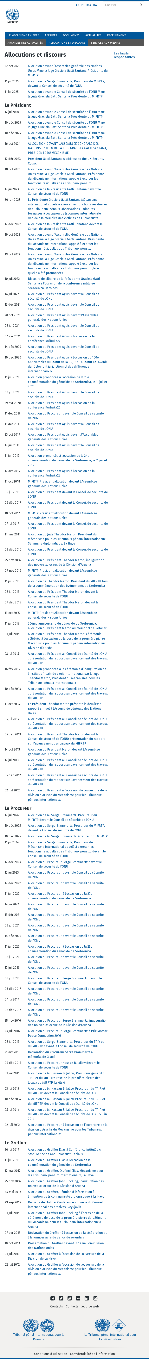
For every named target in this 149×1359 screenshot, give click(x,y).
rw (95, 4)
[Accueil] (12, 15)
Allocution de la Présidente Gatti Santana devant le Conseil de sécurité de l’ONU (64, 191)
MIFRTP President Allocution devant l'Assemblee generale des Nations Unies (62, 615)
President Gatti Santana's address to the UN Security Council (66, 161)
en (77, 4)
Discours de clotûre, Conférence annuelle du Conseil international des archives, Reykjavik (65, 1204)
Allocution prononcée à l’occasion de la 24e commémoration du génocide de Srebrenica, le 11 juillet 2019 (67, 460)
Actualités (93, 35)
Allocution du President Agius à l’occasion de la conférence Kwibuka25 (61, 473)
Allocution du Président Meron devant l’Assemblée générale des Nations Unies (64, 752)
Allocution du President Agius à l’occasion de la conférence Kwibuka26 (61, 405)
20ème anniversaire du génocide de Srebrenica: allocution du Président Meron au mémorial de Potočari (67, 626)
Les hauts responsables (124, 55)
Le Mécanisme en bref (23, 35)
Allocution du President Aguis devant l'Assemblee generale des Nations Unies (63, 317)
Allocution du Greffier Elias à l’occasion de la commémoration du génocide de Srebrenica (59, 1162)
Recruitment (116, 35)
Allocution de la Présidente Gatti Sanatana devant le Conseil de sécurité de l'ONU (65, 226)
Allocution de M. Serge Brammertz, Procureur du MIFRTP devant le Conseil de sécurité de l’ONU (62, 817)
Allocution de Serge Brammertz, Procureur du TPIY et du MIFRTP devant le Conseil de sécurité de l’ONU (66, 1044)
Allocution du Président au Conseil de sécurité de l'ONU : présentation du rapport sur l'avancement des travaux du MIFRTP (68, 658)
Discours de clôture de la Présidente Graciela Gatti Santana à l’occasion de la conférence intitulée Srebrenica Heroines (64, 283)
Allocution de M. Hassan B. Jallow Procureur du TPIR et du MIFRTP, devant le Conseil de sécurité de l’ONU (66, 1091)
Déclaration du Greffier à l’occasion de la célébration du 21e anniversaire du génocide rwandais (67, 1235)
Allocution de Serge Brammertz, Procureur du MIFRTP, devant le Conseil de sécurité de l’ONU (66, 83)
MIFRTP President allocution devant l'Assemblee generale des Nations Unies (62, 484)
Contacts (56, 1306)
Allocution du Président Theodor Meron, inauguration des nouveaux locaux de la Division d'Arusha (66, 562)
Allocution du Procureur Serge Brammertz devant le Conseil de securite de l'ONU (65, 980)
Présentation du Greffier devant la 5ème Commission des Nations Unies (66, 1245)
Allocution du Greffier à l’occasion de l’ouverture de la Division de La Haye (66, 1256)
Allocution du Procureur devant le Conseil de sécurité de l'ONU (66, 875)
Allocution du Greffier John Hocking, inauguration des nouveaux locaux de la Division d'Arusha (66, 1183)
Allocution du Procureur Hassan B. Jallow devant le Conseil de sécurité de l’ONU (64, 1065)
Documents (71, 35)
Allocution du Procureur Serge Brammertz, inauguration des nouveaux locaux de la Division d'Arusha (67, 1023)
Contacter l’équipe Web (82, 1306)
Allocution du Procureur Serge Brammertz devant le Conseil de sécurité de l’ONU (65, 864)
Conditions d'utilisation (50, 1354)
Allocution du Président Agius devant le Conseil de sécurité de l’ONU (63, 296)
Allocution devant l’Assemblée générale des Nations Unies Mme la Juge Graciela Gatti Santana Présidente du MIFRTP (68, 70)
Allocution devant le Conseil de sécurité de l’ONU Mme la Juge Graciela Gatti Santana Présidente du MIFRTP (66, 94)
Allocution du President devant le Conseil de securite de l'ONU (68, 494)
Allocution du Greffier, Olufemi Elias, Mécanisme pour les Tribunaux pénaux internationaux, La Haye (65, 1173)
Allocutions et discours (67, 42)
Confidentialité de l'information (92, 1354)
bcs (88, 4)
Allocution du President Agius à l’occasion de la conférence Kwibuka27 (61, 338)
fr (82, 4)
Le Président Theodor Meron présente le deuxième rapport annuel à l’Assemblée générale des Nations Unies (64, 708)
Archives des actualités (25, 42)
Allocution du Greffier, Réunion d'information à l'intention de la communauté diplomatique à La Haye (66, 1194)
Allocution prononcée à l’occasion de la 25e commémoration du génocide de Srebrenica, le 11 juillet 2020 (67, 381)
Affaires (51, 35)
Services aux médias (105, 42)
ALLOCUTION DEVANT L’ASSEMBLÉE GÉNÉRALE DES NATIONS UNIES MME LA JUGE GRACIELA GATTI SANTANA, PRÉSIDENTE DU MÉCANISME (67, 148)
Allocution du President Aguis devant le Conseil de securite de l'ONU (63, 307)
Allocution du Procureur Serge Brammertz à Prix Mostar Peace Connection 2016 (67, 1033)
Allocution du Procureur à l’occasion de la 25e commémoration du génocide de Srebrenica (60, 949)
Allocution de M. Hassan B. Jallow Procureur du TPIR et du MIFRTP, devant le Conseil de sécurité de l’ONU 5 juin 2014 (67, 1114)
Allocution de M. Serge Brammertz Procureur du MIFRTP (68, 836)
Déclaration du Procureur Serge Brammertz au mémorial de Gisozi (61, 1054)
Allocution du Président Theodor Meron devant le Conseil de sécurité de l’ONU (63, 594)
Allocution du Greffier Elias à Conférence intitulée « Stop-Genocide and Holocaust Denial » (64, 1152)
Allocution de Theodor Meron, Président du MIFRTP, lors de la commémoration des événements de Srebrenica (68, 583)
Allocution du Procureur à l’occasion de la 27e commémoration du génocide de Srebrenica (60, 896)
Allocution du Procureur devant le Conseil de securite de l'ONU (66, 416)
